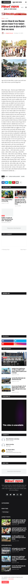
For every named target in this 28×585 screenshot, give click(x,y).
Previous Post (5, 249)
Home (3, 18)
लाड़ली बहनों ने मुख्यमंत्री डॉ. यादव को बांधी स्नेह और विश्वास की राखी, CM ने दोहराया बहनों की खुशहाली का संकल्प (19, 529)
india (7, 18)
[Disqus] (14, 269)
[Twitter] (6, 182)
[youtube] (8, 344)
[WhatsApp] (10, 182)
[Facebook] (3, 182)
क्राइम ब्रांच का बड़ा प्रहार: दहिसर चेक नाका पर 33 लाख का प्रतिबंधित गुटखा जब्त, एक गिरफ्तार (20, 202)
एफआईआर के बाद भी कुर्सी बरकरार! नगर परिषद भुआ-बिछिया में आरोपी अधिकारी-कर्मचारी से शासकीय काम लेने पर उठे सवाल (19, 371)
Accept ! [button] (5, 582)
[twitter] (20, 341)
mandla (22, 176)
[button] (22, 7)
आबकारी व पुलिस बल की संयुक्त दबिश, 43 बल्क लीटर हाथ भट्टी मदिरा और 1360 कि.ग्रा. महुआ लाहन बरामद (19, 521)
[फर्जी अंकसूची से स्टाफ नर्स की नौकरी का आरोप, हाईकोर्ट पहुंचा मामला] (6, 551)
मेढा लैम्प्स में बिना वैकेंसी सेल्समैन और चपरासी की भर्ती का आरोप (18, 378)
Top (3, 178)
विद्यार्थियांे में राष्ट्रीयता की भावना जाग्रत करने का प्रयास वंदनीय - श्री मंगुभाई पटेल (7, 219)
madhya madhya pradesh (14, 176)
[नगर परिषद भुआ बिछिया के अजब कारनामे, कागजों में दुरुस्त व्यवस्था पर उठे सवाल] (6, 538)
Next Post (23, 249)
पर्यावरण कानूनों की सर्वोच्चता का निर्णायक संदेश (7, 200)
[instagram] (20, 344)
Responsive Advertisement (14, 228)
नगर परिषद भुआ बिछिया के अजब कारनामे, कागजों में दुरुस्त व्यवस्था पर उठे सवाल (19, 537)
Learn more (11, 578)
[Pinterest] (13, 182)
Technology (5, 512)
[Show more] (20, 182)
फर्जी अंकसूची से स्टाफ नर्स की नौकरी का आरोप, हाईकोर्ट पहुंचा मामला (19, 549)
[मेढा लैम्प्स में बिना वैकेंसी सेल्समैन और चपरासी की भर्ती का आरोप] (6, 380)
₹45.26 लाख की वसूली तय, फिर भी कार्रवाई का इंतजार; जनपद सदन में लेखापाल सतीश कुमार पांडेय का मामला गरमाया (19, 388)
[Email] (17, 182)
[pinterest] (21, 494)
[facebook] (8, 341)
